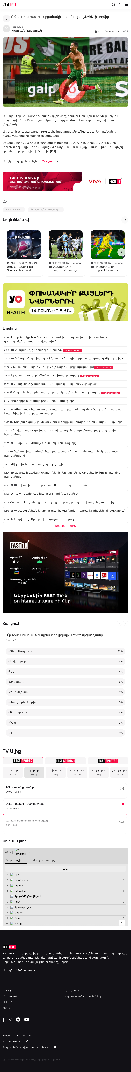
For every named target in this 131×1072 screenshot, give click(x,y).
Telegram (48, 161)
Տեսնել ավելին (65, 526)
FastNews (9, 953)
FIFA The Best (13, 209)
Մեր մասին (73, 990)
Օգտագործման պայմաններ (84, 996)
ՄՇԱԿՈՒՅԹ (10, 996)
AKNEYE (7, 1008)
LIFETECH (8, 1002)
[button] (120, 4)
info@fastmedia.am (14, 1035)
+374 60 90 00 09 (12, 1041)
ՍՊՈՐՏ (7, 990)
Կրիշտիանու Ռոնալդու (45, 209)
